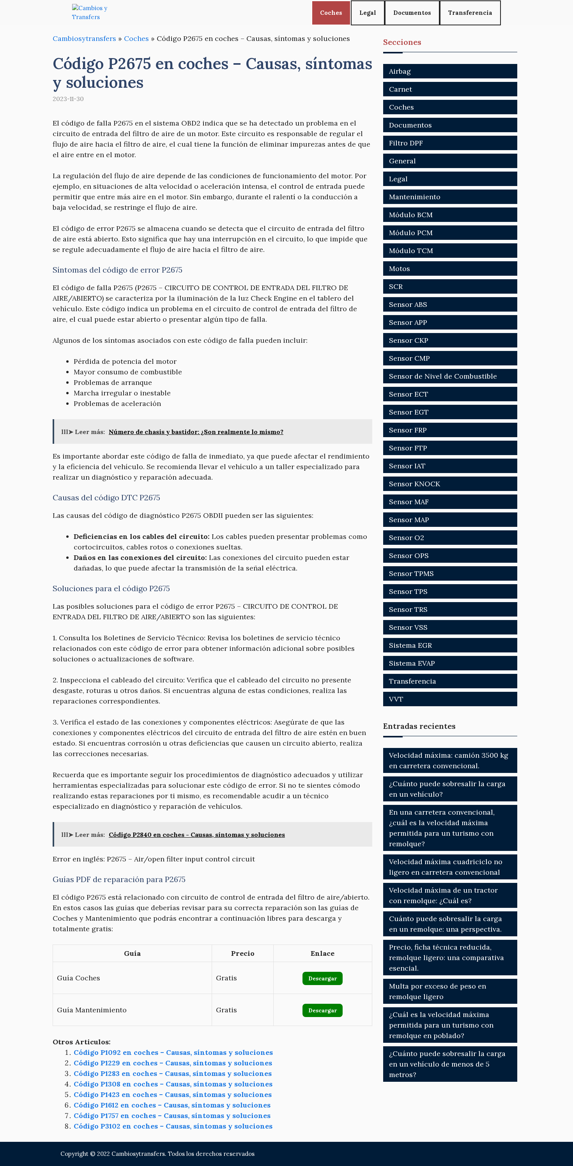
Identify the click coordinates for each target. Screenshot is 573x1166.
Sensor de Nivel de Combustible (443, 376)
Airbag (400, 71)
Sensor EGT (409, 412)
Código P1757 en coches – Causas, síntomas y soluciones (172, 1115)
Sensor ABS (408, 304)
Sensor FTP (408, 447)
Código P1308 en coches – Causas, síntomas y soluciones (173, 1083)
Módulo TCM (411, 250)
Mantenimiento (414, 196)
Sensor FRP (408, 429)
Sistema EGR (410, 645)
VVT (396, 699)
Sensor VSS (408, 627)
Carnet (400, 89)
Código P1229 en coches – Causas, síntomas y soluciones (173, 1062)
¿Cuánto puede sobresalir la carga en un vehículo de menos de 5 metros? (447, 1064)
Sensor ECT (408, 394)
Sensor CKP (408, 340)
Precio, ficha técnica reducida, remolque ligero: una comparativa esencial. (446, 958)
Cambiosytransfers (84, 38)
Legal (367, 12)
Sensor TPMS (411, 573)
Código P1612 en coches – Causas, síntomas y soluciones (172, 1104)
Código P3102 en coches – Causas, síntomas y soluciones (173, 1126)
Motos (399, 268)
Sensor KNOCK (414, 483)
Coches (331, 12)
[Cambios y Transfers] (101, 12)
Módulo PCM (411, 232)
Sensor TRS (408, 609)
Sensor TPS (408, 591)
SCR (396, 286)
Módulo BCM (411, 214)
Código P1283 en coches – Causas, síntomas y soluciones (173, 1073)
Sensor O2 (406, 537)
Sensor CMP (409, 358)
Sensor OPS (409, 555)
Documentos (412, 12)
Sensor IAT (407, 465)
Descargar (322, 978)
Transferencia (470, 12)
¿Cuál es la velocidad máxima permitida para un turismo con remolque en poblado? (441, 1025)
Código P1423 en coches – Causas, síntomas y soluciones (173, 1094)
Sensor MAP (409, 519)
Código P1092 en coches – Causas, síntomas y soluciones (173, 1052)
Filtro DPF (406, 142)
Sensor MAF (409, 501)
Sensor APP (408, 322)
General (402, 160)
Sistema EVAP (412, 663)
